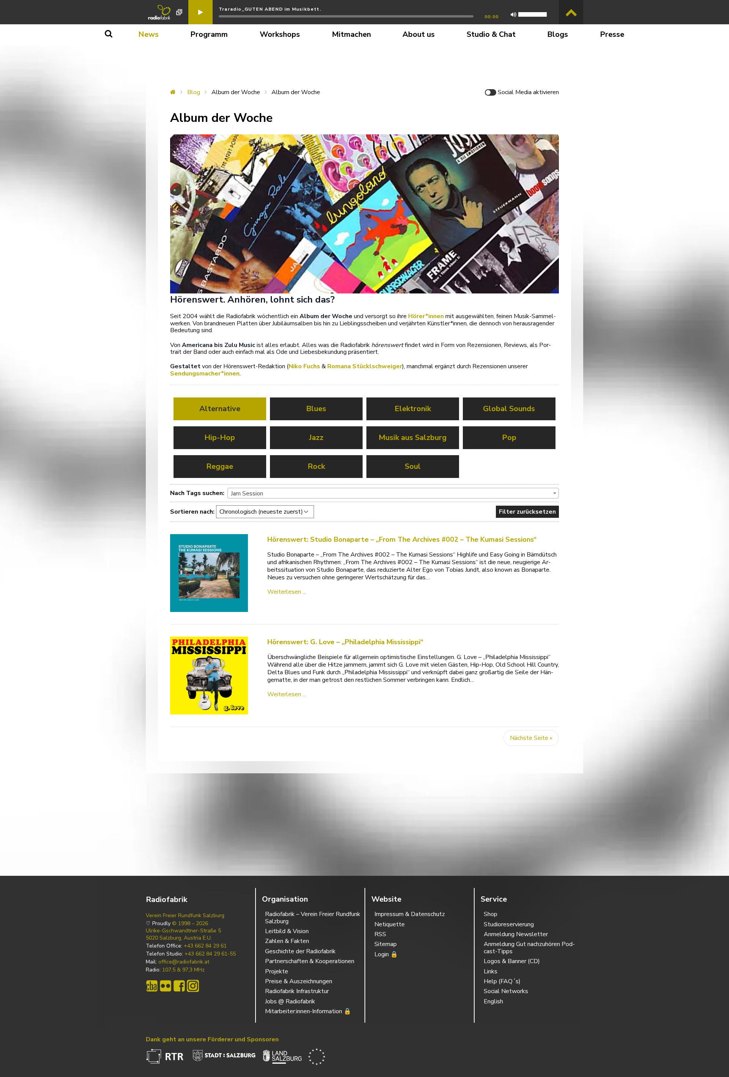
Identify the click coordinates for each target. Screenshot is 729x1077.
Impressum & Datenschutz (409, 914)
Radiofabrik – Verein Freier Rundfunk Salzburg (312, 917)
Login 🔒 (386, 954)
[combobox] (393, 493)
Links (490, 971)
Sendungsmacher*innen (205, 373)
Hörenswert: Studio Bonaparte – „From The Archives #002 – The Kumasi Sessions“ (401, 539)
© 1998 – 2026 (190, 923)
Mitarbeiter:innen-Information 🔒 (308, 1011)
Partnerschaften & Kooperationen (309, 961)
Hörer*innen (426, 316)
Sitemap (385, 944)
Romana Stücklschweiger (364, 366)
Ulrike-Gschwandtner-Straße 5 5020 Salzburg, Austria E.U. (183, 934)
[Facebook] (179, 986)
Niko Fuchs (304, 366)
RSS (380, 934)
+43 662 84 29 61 (205, 946)
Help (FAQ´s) (502, 981)
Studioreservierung (509, 924)
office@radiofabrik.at (183, 962)
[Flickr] (165, 986)
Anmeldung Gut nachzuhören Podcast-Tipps (529, 947)
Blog (193, 92)
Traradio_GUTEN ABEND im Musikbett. (270, 9)
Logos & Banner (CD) (512, 961)
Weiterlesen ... (286, 592)
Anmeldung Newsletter (516, 934)
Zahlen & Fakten (287, 941)
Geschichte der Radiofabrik (300, 951)
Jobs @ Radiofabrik (290, 1001)
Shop (490, 914)
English (493, 1001)
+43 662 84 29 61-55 (210, 954)
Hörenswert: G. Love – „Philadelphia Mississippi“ (345, 642)
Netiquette (389, 924)
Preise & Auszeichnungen (298, 981)
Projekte (276, 971)
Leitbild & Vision (287, 931)
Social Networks (506, 991)
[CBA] (152, 986)
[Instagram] (193, 986)
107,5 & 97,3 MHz (183, 970)
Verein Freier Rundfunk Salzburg (185, 915)
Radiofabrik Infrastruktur (297, 991)
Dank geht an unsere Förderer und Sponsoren (212, 1039)
